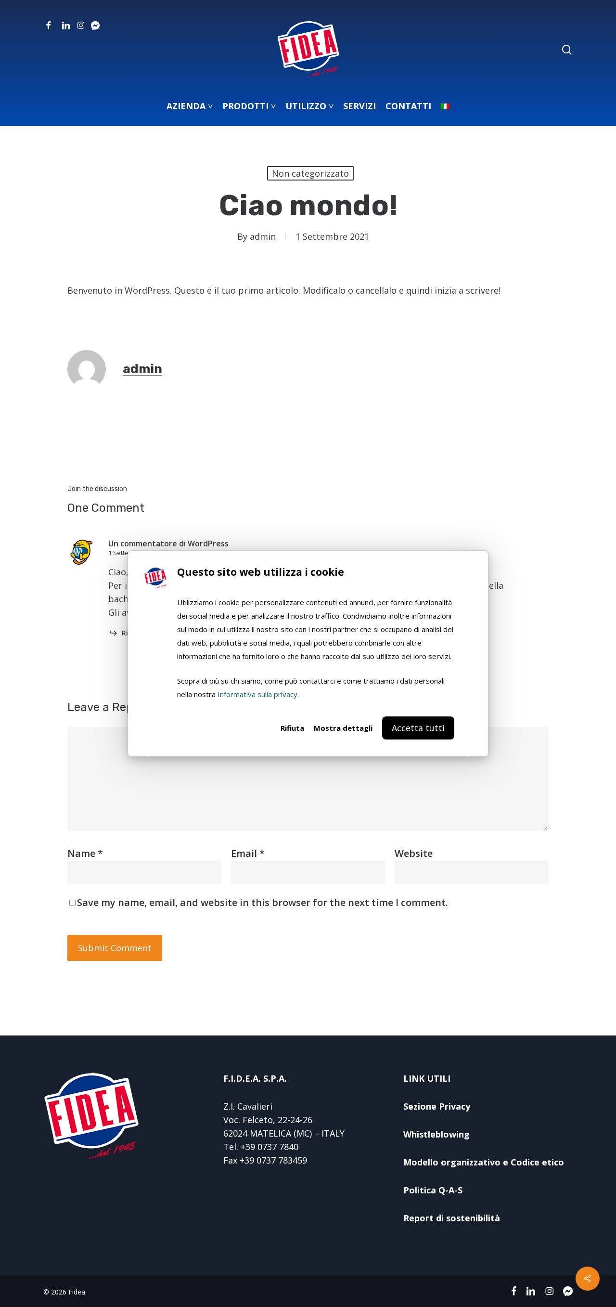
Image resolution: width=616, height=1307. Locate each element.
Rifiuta (292, 728)
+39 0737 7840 (269, 1146)
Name (85, 853)
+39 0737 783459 (273, 1160)
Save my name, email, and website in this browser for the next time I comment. (262, 902)
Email (248, 853)
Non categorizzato (310, 173)
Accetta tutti (418, 728)
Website (414, 853)
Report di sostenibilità (451, 1218)
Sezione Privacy (436, 1106)
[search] (567, 50)
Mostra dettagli (343, 728)
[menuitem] (445, 106)
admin (263, 236)
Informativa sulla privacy (257, 694)
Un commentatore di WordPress (168, 543)
